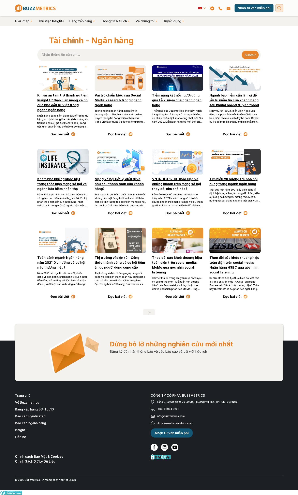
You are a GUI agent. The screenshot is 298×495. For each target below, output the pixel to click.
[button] (202, 8)
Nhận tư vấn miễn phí (254, 8)
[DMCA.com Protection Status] (217, 457)
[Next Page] (149, 312)
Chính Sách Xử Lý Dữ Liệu (35, 461)
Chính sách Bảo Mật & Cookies (39, 456)
